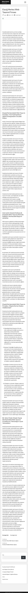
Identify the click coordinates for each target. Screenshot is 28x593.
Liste (3, 576)
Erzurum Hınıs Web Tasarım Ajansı (10, 540)
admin (5, 15)
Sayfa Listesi (5, 579)
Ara (3, 555)
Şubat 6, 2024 (10, 15)
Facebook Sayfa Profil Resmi (8, 567)
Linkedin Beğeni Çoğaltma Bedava (10, 574)
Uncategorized (13, 535)
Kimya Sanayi (5, 1)
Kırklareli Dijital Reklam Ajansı (9, 544)
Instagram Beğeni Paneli (7, 571)
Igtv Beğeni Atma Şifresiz (8, 569)
